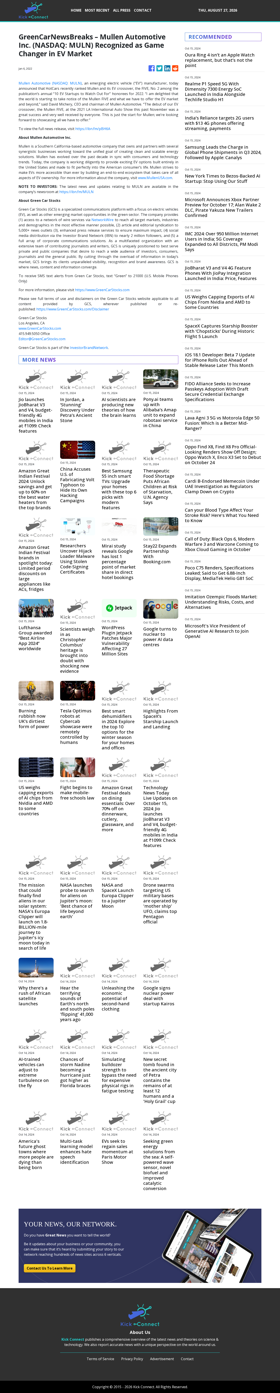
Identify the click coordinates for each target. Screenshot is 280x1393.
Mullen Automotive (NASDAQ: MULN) (50, 83)
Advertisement (162, 1358)
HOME (76, 10)
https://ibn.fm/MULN (76, 191)
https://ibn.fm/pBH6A (92, 128)
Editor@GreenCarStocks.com (42, 338)
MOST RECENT (97, 10)
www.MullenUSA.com (155, 177)
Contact (187, 1358)
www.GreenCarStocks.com (40, 328)
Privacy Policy (132, 1358)
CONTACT (143, 10)
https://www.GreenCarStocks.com (102, 289)
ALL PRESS (121, 10)
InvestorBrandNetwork (89, 347)
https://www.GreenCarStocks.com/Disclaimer (72, 309)
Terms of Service (100, 1358)
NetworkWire (102, 219)
